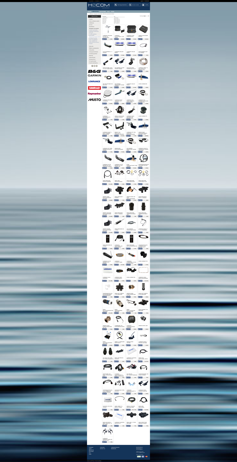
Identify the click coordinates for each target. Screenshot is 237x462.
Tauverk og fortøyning (93, 62)
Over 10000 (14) (116, 23)
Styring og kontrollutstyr (93, 51)
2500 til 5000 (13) (117, 21)
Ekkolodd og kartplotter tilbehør (108, 13)
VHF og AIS (91, 32)
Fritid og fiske (91, 50)
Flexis (100, 460)
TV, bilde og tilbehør (93, 34)
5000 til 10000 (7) (117, 22)
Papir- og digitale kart (93, 40)
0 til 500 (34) (116, 17)
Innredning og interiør (93, 53)
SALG (108, 11)
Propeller (91, 19)
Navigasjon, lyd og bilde (98, 13)
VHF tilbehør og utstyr (93, 38)
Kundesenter (147, 0)
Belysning (91, 55)
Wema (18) (104, 19)
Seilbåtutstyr (91, 22)
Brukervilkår (113, 448)
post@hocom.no (142, 452)
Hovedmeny (91, 447)
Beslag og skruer (92, 59)
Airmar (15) (104, 20)
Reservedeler (91, 35)
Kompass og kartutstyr (93, 30)
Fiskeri (112, 11)
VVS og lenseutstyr (92, 61)
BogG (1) (103, 23)
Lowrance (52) (104, 17)
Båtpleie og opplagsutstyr (94, 48)
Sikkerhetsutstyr (92, 57)
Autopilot (91, 43)
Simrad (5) (104, 22)
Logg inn (141, 0)
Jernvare (90, 24)
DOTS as (92, 460)
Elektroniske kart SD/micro (94, 42)
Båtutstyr (95, 11)
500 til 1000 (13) (116, 19)
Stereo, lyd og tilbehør (93, 39)
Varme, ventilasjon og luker (94, 21)
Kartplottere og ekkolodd (94, 31)
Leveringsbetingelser (115, 447)
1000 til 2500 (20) (117, 20)
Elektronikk (103, 11)
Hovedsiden (91, 1)
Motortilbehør (91, 26)
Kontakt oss (97, 1)
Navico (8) (104, 21)
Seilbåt (89, 11)
